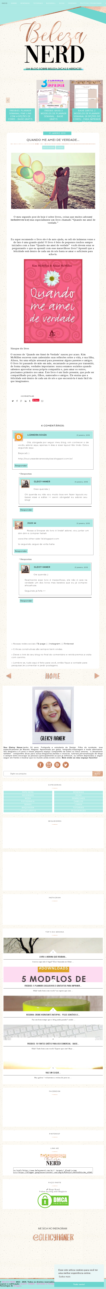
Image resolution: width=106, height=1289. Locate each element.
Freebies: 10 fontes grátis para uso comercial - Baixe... (53, 1043)
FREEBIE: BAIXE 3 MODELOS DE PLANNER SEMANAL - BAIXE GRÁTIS (53, 115)
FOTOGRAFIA (28, 801)
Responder (21, 465)
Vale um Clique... (53, 1072)
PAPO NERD (28, 792)
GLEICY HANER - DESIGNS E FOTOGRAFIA (40, 1284)
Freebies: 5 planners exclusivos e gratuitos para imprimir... (53, 985)
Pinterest (69, 643)
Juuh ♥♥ (31, 523)
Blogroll (51, 3)
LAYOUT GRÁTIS (28, 811)
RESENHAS (78, 792)
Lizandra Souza (37, 435)
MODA (28, 798)
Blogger (17, 1286)
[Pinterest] (57, 768)
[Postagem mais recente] (9, 678)
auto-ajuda (48, 147)
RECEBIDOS (28, 795)
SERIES (28, 805)
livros (60, 147)
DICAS (78, 795)
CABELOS (78, 801)
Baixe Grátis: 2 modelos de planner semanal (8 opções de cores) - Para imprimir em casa (86, 116)
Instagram (54, 643)
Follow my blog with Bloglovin (53, 1191)
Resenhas (25, 3)
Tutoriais (38, 3)
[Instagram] (49, 768)
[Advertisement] (53, 871)
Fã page (41, 643)
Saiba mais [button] (64, 1277)
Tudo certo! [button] (79, 1284)
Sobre (14, 3)
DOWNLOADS (78, 798)
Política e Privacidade (91, 3)
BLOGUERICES (78, 811)
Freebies (72, 3)
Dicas (62, 3)
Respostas (26, 474)
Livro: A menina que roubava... (53, 956)
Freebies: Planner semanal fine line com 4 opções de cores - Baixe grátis (20, 115)
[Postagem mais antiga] (97, 678)
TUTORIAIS (78, 808)
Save (37, 400)
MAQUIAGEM (28, 808)
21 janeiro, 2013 (83, 435)
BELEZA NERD (9, 1282)
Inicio (4, 3)
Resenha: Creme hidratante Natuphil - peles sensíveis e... (53, 1014)
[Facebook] (40, 768)
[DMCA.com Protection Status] (53, 1208)
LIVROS (78, 805)
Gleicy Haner (42, 481)
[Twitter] (66, 768)
